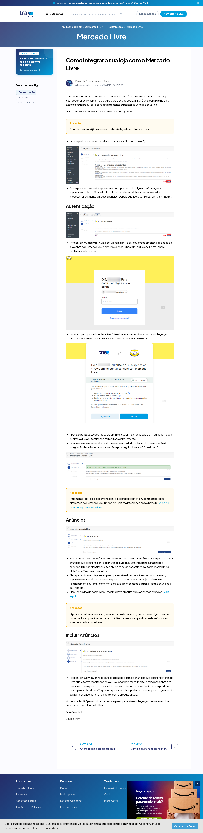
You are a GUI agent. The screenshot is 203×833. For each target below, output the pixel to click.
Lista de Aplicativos (71, 800)
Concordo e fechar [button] (185, 826)
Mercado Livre (135, 26)
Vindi (107, 794)
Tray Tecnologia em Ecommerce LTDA (81, 26)
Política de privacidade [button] (44, 828)
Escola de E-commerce (117, 788)
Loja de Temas (68, 807)
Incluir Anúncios (26, 102)
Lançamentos (147, 13)
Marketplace (67, 794)
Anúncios (23, 97)
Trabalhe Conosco (27, 788)
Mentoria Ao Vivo (173, 13)
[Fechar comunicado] (198, 3)
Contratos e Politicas (28, 807)
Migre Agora (111, 800)
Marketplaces (115, 26)
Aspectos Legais (26, 800)
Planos (64, 788)
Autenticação (27, 92)
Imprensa (21, 794)
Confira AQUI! (142, 2)
